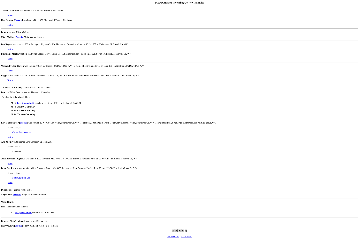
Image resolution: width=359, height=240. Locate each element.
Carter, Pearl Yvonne (21, 132)
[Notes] (10, 15)
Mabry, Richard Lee (21, 178)
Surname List (173, 236)
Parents (18, 20)
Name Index (186, 236)
